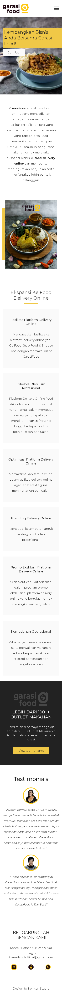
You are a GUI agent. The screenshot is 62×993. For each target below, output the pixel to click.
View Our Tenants (31, 750)
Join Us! (14, 52)
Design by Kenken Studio (31, 988)
